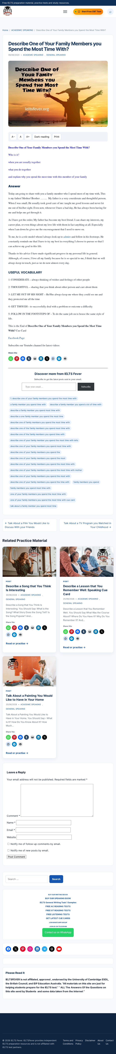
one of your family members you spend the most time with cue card (42, 500)
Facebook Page (17, 338)
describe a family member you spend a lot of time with (75, 404)
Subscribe (86, 386)
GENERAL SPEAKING (56, 55)
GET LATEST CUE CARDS (58, 918)
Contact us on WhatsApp (58, 932)
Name (11, 822)
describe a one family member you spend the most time (36, 416)
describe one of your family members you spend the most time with (42, 464)
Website (11, 837)
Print (56, 136)
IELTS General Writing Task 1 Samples (58, 902)
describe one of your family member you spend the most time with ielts (44, 440)
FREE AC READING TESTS (58, 906)
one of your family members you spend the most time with (38, 494)
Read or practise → (17, 643)
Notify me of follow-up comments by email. (36, 843)
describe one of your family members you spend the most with (40, 476)
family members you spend (86, 482)
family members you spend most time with (30, 488)
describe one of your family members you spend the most (37, 458)
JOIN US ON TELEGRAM (58, 926)
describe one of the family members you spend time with (37, 434)
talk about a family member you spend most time (33, 506)
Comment (13, 815)
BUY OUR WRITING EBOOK (58, 894)
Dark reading (41, 136)
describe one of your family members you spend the (35, 452)
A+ (28, 136)
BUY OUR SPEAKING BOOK (58, 898)
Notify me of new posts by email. (30, 850)
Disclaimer (90, 1040)
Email (11, 829)
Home (5, 30)
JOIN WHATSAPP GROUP (58, 922)
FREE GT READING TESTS (58, 910)
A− (13, 136)
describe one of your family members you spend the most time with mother (46, 470)
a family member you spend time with (28, 404)
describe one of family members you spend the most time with (40, 422)
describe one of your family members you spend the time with (39, 482)
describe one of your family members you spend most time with (40, 446)
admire (67, 236)
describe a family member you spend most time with (35, 410)
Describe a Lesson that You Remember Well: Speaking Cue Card (85, 590)
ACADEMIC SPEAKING (22, 30)
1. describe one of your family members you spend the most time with (43, 398)
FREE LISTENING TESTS (58, 914)
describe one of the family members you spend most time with (40, 428)
